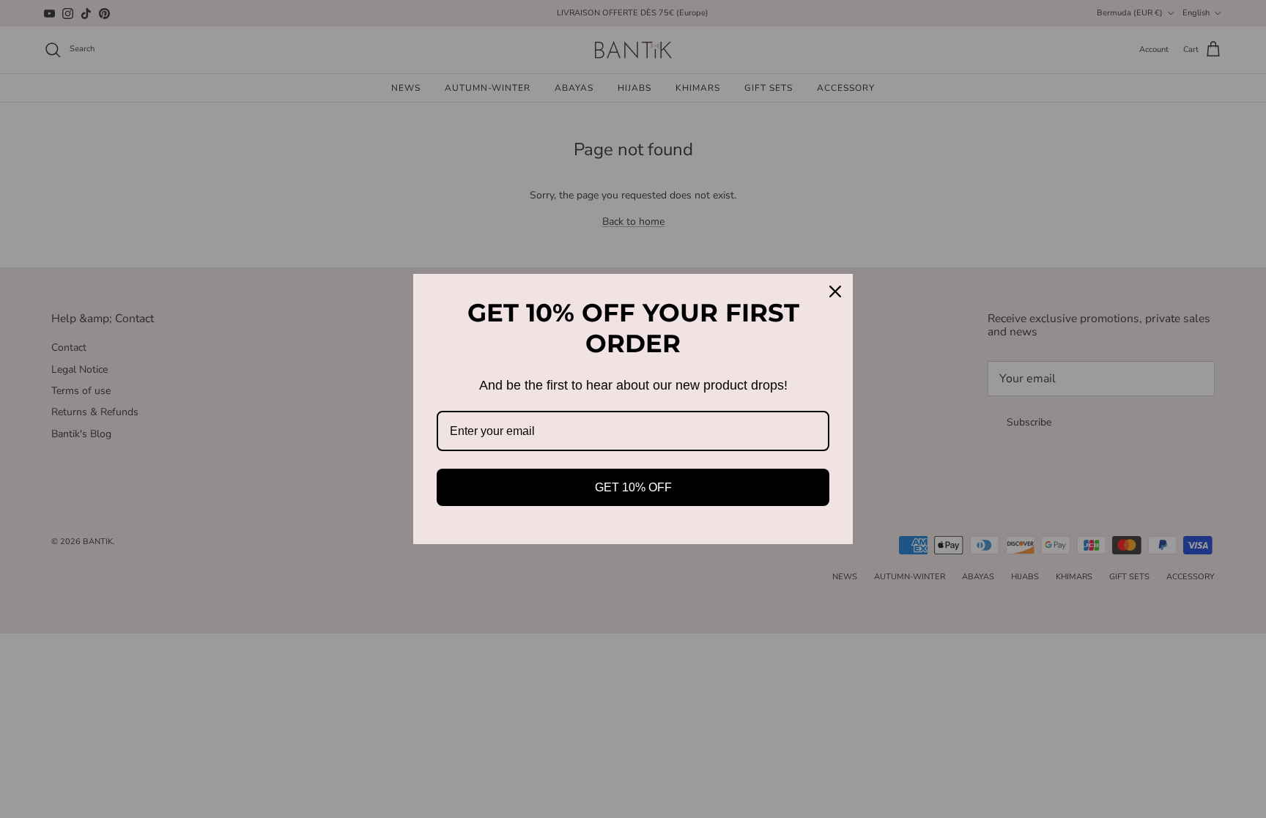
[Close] (835, 291)
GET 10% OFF (633, 487)
